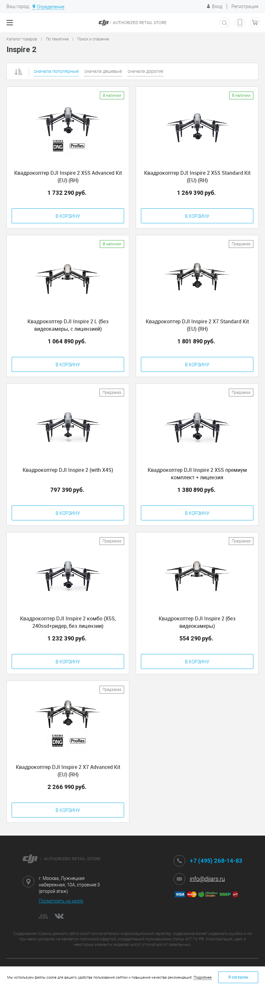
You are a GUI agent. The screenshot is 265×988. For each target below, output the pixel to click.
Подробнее (203, 977)
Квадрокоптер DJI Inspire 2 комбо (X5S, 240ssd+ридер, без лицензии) (68, 622)
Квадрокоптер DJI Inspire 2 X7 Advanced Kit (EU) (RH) (68, 770)
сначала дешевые (103, 71)
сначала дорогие (145, 71)
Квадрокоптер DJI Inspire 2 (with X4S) (68, 469)
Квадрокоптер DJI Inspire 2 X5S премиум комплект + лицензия (197, 473)
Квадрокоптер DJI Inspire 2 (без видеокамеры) (197, 622)
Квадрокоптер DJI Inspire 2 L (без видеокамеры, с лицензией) (68, 325)
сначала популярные (56, 71)
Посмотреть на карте (61, 901)
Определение (50, 6)
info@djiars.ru (207, 878)
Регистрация (245, 6)
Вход (217, 6)
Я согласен (238, 977)
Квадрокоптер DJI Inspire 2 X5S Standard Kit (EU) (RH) (197, 176)
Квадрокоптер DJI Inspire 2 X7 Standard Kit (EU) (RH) (197, 325)
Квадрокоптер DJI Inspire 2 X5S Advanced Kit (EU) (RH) (68, 176)
